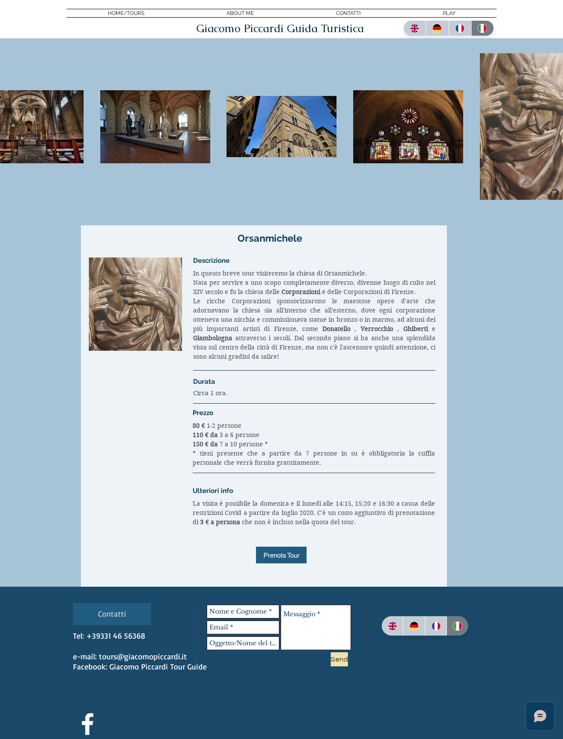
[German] (437, 28)
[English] (415, 28)
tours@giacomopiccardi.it (143, 656)
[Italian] (482, 28)
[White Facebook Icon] (87, 724)
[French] (460, 28)
